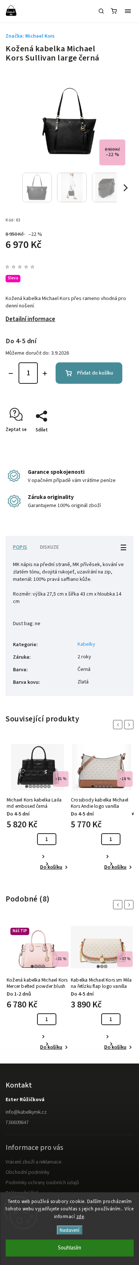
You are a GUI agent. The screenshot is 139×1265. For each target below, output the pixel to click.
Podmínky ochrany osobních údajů (42, 1182)
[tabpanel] (38, 808)
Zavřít (115, 443)
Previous (119, 724)
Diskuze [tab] (49, 547)
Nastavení (69, 1230)
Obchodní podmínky (27, 1172)
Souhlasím (69, 1248)
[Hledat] (101, 11)
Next (130, 724)
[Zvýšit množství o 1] (45, 373)
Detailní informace (30, 319)
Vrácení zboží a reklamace (33, 1162)
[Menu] (127, 11)
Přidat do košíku (95, 373)
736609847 (17, 1122)
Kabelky (86, 644)
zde (80, 1216)
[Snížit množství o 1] (10, 373)
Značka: (30, 36)
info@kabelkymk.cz (26, 1112)
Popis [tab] (20, 547)
